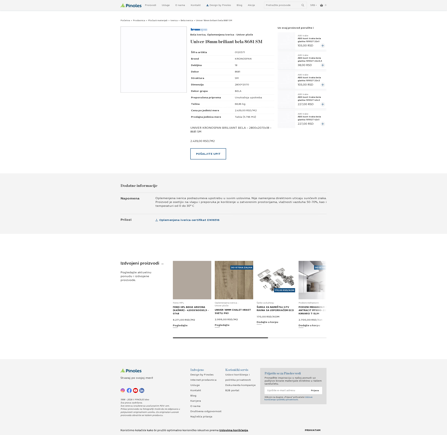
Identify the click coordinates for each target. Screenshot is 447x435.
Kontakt (196, 5)
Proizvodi (150, 5)
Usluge (166, 5)
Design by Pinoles (220, 5)
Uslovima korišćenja (233, 430)
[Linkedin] (141, 390)
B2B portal (232, 390)
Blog (239, 5)
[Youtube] (135, 390)
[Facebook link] (129, 390)
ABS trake (303, 35)
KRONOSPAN (243, 58)
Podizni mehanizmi (309, 303)
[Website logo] (130, 5)
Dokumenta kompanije (240, 385)
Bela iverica (187, 20)
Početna (125, 20)
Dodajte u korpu (267, 322)
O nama (180, 5)
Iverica (174, 20)
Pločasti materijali (157, 20)
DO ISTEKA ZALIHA (241, 267)
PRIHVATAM (312, 430)
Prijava (315, 390)
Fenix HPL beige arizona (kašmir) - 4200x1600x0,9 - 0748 (191, 310)
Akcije (251, 5)
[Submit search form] (303, 5)
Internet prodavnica (203, 379)
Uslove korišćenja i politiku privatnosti (289, 398)
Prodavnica (139, 20)
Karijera (195, 400)
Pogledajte (180, 325)
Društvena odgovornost (205, 411)
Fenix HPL (178, 303)
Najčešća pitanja (201, 416)
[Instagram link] (122, 390)
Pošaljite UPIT (208, 153)
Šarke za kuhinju (265, 303)
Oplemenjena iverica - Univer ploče (230, 34)
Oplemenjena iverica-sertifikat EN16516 (189, 220)
